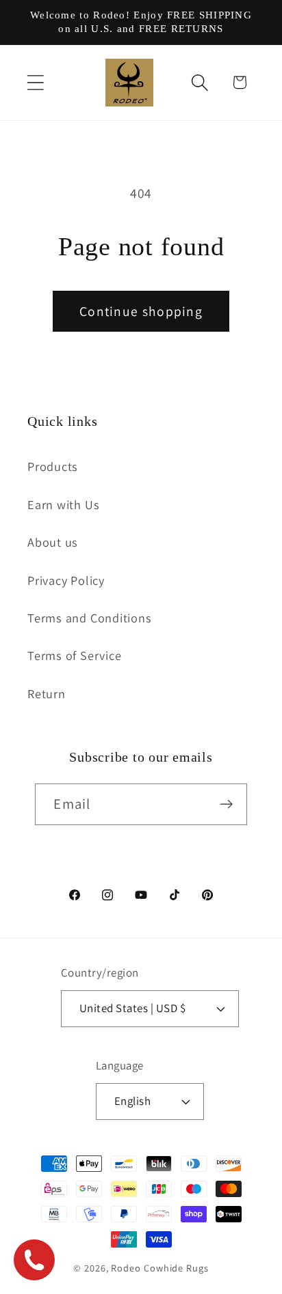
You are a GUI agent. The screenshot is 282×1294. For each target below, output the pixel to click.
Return (46, 693)
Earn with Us (63, 504)
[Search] (200, 82)
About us (52, 542)
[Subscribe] (226, 804)
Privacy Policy (66, 580)
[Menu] (35, 82)
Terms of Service (74, 655)
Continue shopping (141, 311)
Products (52, 466)
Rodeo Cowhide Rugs (159, 1267)
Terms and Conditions (89, 617)
